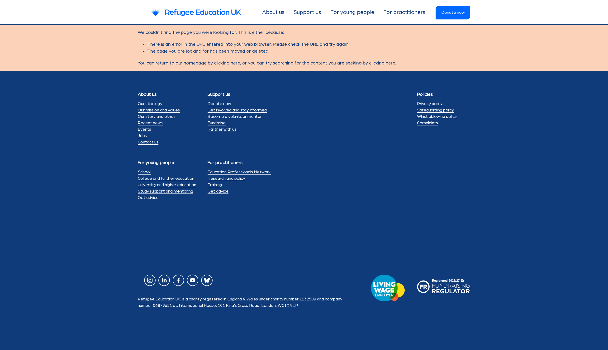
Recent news (150, 123)
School (144, 172)
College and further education (166, 178)
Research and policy (226, 178)
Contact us (148, 142)
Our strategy (150, 104)
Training (215, 185)
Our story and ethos (157, 117)
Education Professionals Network (239, 172)
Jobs (142, 136)
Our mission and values (159, 110)
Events (144, 129)
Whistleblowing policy (437, 117)
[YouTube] (192, 280)
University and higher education (167, 185)
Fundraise (217, 123)
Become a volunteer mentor (235, 117)
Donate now (453, 12)
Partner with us (222, 129)
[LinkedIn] (164, 280)
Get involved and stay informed (237, 110)
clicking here (227, 63)
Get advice (148, 198)
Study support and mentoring (165, 191)
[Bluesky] (207, 280)
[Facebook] (178, 280)
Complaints (427, 123)
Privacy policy (429, 104)
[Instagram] (150, 280)
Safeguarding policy (435, 110)
